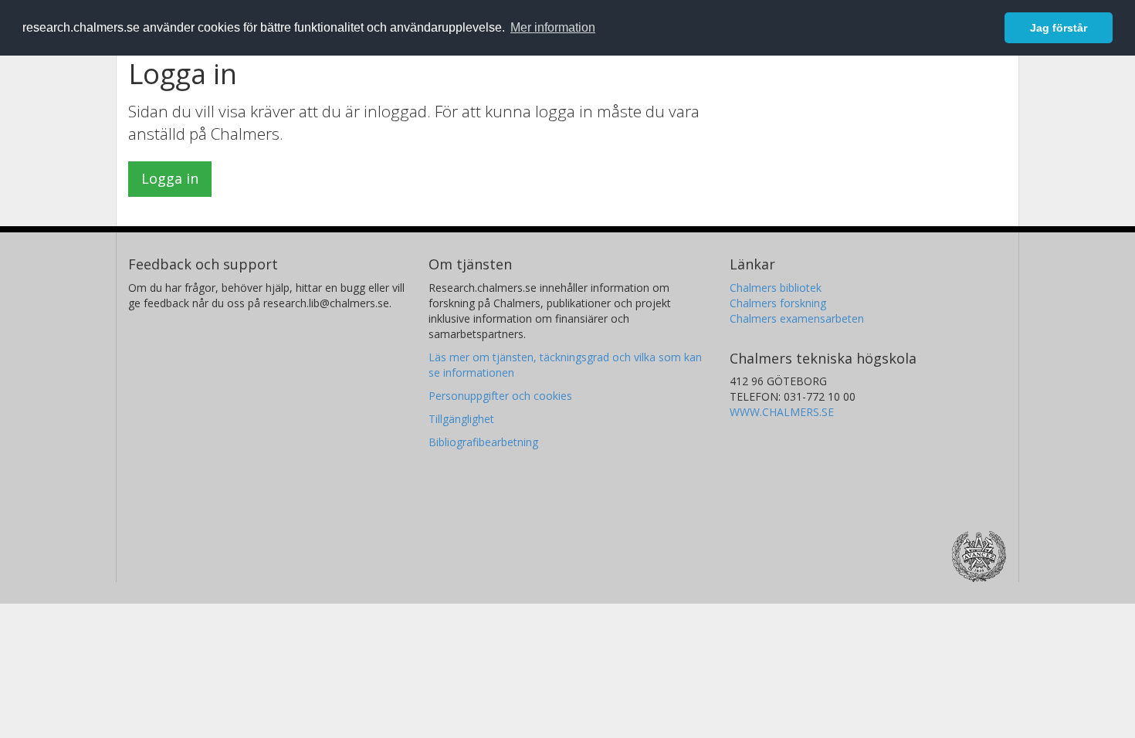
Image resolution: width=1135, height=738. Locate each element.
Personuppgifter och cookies (500, 395)
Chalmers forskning (778, 303)
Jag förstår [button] (1058, 28)
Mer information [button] (552, 27)
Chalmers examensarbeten (797, 318)
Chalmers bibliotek (776, 287)
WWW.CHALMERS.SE (782, 412)
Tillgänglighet (461, 418)
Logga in (169, 178)
